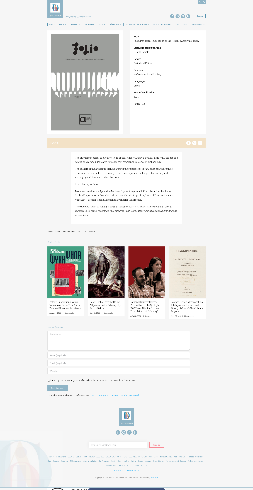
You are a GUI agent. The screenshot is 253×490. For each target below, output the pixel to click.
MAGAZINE (62, 457)
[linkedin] (188, 16)
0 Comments (90, 231)
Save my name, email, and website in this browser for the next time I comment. (93, 380)
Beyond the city (158, 461)
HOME (115, 465)
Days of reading (77, 231)
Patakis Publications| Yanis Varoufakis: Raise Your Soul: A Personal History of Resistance (65, 305)
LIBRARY (79, 457)
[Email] (200, 143)
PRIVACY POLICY (133, 471)
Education (64, 461)
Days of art (53, 457)
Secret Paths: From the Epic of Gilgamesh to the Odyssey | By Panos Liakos (105, 305)
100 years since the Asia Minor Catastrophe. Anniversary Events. (93, 461)
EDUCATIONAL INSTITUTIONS (116, 457)
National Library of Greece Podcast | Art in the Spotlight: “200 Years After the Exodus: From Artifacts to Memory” (145, 306)
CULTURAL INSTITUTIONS (138, 457)
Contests (56, 461)
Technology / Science (195, 461)
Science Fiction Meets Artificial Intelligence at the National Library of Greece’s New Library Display (187, 306)
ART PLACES (153, 457)
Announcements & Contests (176, 461)
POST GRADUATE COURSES (94, 457)
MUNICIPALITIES (166, 457)
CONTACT (182, 457)
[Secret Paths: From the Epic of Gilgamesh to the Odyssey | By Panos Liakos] (106, 248)
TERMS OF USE (119, 471)
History (133, 461)
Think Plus (154, 478)
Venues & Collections (195, 457)
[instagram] (178, 16)
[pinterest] (183, 16)
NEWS (108, 465)
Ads (175, 457)
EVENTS (71, 457)
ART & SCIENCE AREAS (127, 465)
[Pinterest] (194, 143)
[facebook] (172, 16)
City (49, 461)
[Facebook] (188, 143)
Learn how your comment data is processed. (115, 395)
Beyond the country (145, 461)
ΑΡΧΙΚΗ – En (142, 465)
